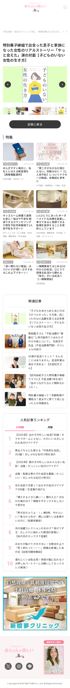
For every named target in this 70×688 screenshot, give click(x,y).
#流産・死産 (60, 185)
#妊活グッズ (18, 179)
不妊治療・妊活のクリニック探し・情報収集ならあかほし (32, 32)
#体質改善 (7, 179)
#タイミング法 (9, 232)
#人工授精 (21, 232)
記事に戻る (35, 124)
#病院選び (49, 185)
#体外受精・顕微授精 (45, 232)
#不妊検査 (22, 236)
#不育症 (39, 185)
